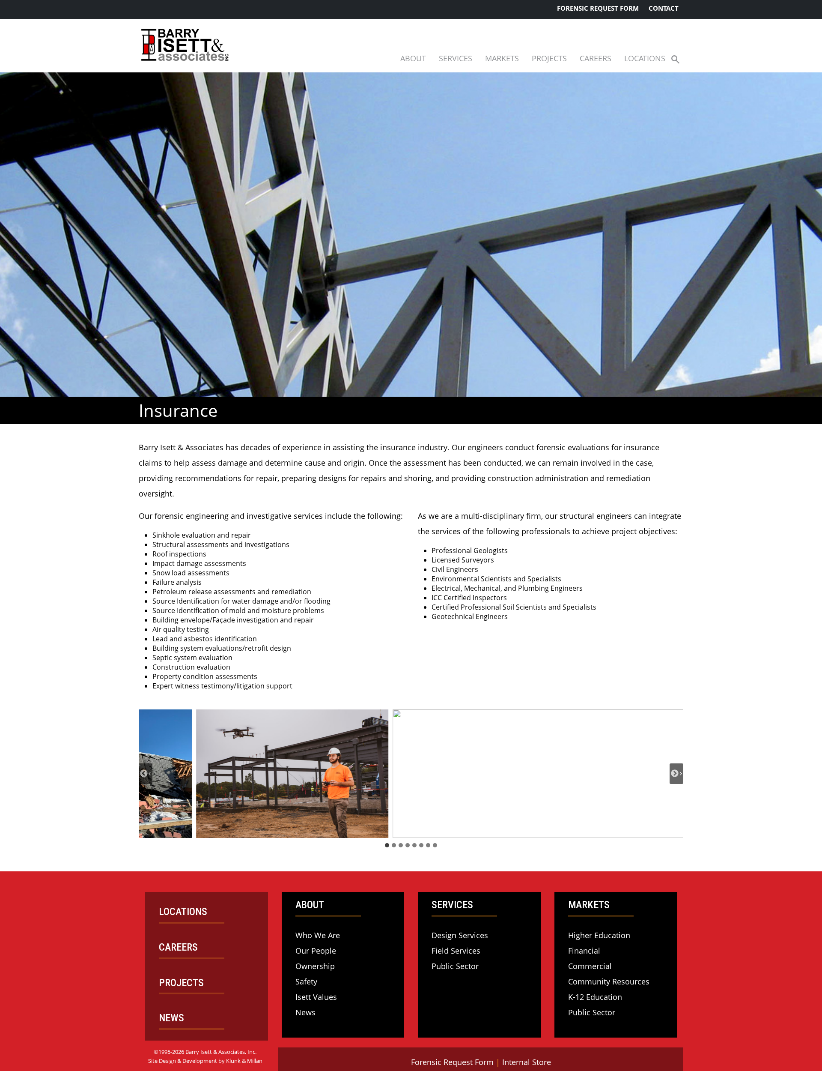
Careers (595, 58)
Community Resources (608, 981)
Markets (502, 58)
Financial (584, 950)
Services (455, 58)
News (305, 1012)
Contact (664, 8)
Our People (315, 950)
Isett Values (316, 997)
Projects (549, 58)
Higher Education (599, 935)
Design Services (460, 935)
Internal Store (526, 1062)
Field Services (456, 950)
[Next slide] (676, 773)
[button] (675, 59)
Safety (306, 981)
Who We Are (317, 935)
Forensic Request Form (598, 8)
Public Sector (455, 966)
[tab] (387, 845)
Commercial (590, 966)
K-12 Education (595, 997)
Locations (644, 58)
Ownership (315, 966)
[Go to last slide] (145, 773)
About (413, 58)
